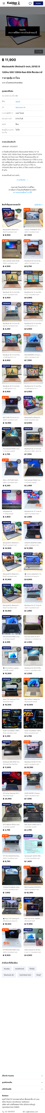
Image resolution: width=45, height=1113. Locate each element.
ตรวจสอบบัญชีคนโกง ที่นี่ (22, 192)
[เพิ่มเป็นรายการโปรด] (18, 210)
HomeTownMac (16, 83)
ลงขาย (38, 3)
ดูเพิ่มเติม (38, 205)
